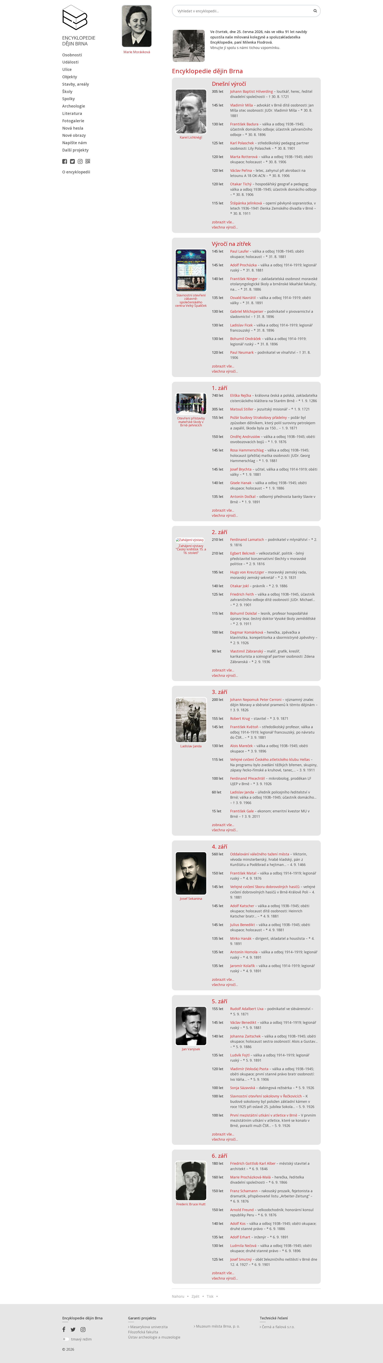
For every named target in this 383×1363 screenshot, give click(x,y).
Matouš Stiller (241, 409)
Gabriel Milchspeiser (246, 311)
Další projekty (75, 150)
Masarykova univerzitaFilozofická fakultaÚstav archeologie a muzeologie (154, 1332)
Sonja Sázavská (242, 1087)
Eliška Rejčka (240, 395)
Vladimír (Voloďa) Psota (249, 1068)
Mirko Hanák (241, 938)
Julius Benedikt (242, 924)
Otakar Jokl (239, 585)
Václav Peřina (241, 170)
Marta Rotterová (244, 156)
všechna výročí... (225, 227)
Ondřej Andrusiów (245, 436)
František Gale (242, 811)
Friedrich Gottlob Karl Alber (252, 1163)
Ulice (67, 69)
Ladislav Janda (242, 792)
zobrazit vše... (223, 222)
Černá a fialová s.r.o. (278, 1326)
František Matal (243, 873)
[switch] (65, 1339)
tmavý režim (81, 1339)
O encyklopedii (76, 172)
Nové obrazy (74, 135)
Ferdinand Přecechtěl (247, 778)
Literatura (72, 113)
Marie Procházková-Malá (250, 1177)
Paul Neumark (242, 352)
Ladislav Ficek (241, 325)
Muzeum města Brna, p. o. (217, 1326)
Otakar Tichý (241, 184)
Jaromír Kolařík (242, 965)
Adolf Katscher (242, 905)
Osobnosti (72, 55)
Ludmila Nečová (243, 1245)
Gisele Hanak (241, 482)
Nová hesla (72, 128)
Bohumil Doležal (243, 613)
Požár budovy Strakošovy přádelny (258, 417)
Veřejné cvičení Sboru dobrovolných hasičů (265, 886)
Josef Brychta (241, 469)
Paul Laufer (239, 251)
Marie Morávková (136, 52)
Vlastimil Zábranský (246, 651)
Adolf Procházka (243, 265)
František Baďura (244, 124)
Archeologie (73, 106)
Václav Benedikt (243, 1022)
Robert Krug (240, 718)
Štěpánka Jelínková (246, 203)
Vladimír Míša (241, 105)
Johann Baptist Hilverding (251, 91)
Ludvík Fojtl (240, 1055)
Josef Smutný (241, 1259)
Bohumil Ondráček (245, 338)
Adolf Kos (238, 1223)
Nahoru (178, 1296)
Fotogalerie (73, 120)
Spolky (68, 98)
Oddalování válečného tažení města (259, 854)
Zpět (195, 1296)
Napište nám (74, 142)
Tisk (210, 1296)
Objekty (69, 76)
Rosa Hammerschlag (247, 450)
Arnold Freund (242, 1209)
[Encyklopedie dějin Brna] (89, 161)
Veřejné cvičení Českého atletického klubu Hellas (270, 759)
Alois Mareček (241, 745)
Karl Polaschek (242, 143)
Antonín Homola (244, 952)
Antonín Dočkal (243, 496)
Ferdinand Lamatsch (247, 539)
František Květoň (244, 726)
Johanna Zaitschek (245, 1036)
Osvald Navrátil (243, 297)
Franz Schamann (244, 1190)
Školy (67, 91)
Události (70, 62)
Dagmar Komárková (246, 632)
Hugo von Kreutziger (247, 572)
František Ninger (244, 278)
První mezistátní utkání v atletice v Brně (263, 1115)
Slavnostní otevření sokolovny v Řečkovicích (266, 1096)
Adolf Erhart (240, 1237)
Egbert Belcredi (242, 553)
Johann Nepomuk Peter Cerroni (255, 699)
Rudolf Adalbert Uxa (247, 1008)
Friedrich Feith (242, 594)
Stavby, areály (75, 84)
